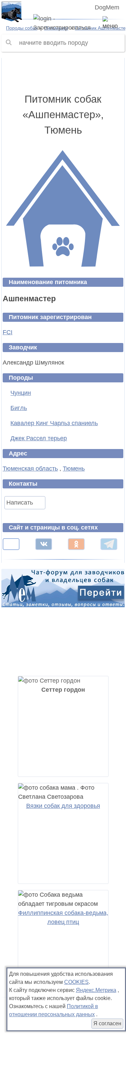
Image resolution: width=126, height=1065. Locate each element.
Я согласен (107, 1023)
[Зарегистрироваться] (62, 23)
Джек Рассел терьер (38, 438)
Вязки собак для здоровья (63, 805)
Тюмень (74, 468)
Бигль (18, 408)
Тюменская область (30, 468)
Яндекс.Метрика (96, 990)
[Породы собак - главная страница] (11, 11)
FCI (7, 332)
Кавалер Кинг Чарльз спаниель (54, 423)
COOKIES (76, 982)
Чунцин (20, 392)
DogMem (107, 7)
